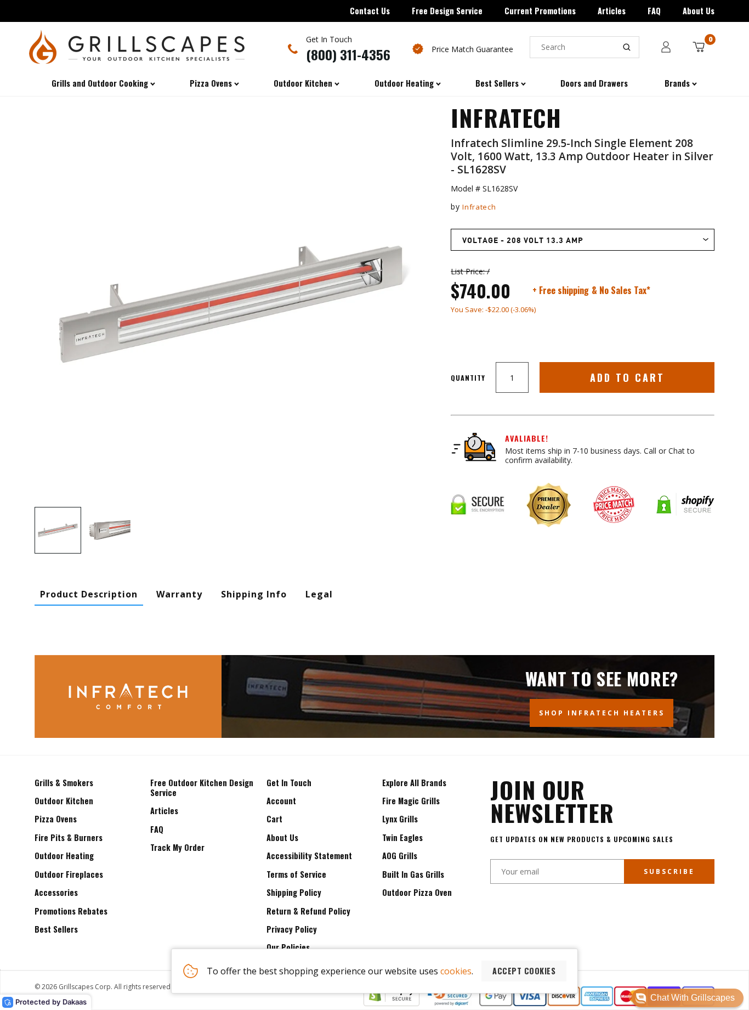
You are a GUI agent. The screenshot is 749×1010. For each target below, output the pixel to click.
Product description (89, 594)
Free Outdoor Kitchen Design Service (201, 787)
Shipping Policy (293, 892)
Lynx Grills (400, 819)
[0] (699, 47)
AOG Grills (399, 855)
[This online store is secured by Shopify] (391, 1003)
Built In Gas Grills (413, 874)
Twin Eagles (402, 837)
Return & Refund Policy (308, 911)
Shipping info (254, 594)
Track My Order (177, 847)
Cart (274, 819)
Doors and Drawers (594, 83)
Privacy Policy (291, 929)
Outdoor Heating (64, 855)
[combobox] (584, 47)
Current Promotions (540, 10)
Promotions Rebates (71, 911)
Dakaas (75, 1002)
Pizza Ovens (56, 819)
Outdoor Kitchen (64, 800)
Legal (319, 594)
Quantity (468, 378)
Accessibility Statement (309, 855)
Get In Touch (288, 782)
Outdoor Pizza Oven (417, 892)
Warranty (179, 594)
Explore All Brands (414, 782)
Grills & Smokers (64, 782)
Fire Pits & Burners (69, 837)
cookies (456, 971)
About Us (698, 10)
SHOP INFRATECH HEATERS (602, 713)
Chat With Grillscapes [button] (692, 997)
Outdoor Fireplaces (69, 874)
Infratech (479, 207)
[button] (688, 998)
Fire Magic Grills (411, 800)
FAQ (654, 10)
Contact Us (370, 10)
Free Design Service (447, 10)
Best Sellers (56, 929)
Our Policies (288, 947)
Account (281, 800)
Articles (612, 10)
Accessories (56, 892)
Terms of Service (296, 874)
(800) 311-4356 (348, 54)
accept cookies (523, 971)
